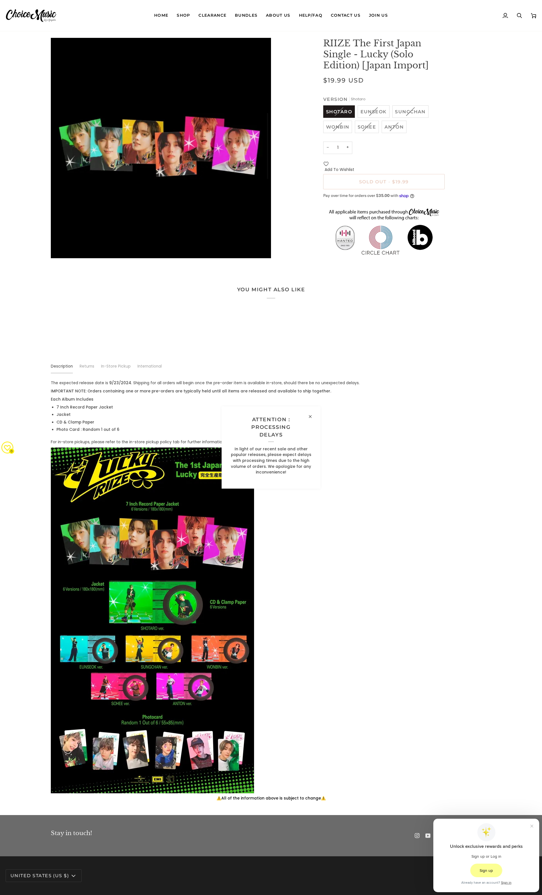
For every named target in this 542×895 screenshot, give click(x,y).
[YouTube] (427, 835)
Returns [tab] (87, 366)
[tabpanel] (271, 590)
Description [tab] (62, 366)
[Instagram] (417, 835)
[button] (183, 15)
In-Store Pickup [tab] (116, 366)
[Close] (312, 417)
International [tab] (149, 366)
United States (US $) (39, 875)
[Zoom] (61, 248)
